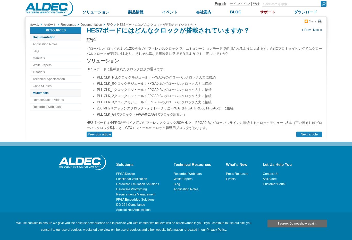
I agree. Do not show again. (297, 223)
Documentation (44, 37)
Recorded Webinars (47, 107)
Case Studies (42, 86)
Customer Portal (274, 184)
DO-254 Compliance (130, 205)
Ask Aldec (269, 179)
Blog (177, 184)
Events (231, 179)
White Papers (42, 65)
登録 (256, 4)
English (220, 4)
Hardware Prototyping (131, 189)
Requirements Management (135, 194)
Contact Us (270, 174)
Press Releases (237, 174)
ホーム (34, 25)
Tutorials (39, 72)
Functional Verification (131, 179)
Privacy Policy (216, 230)
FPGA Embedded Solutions (135, 199)
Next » (317, 30)
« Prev (306, 30)
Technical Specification (49, 79)
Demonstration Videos (48, 100)
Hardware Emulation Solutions (137, 184)
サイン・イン (240, 4)
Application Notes (45, 44)
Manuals (39, 58)
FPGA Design (125, 174)
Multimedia (41, 93)
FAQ (36, 51)
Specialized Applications (133, 210)
